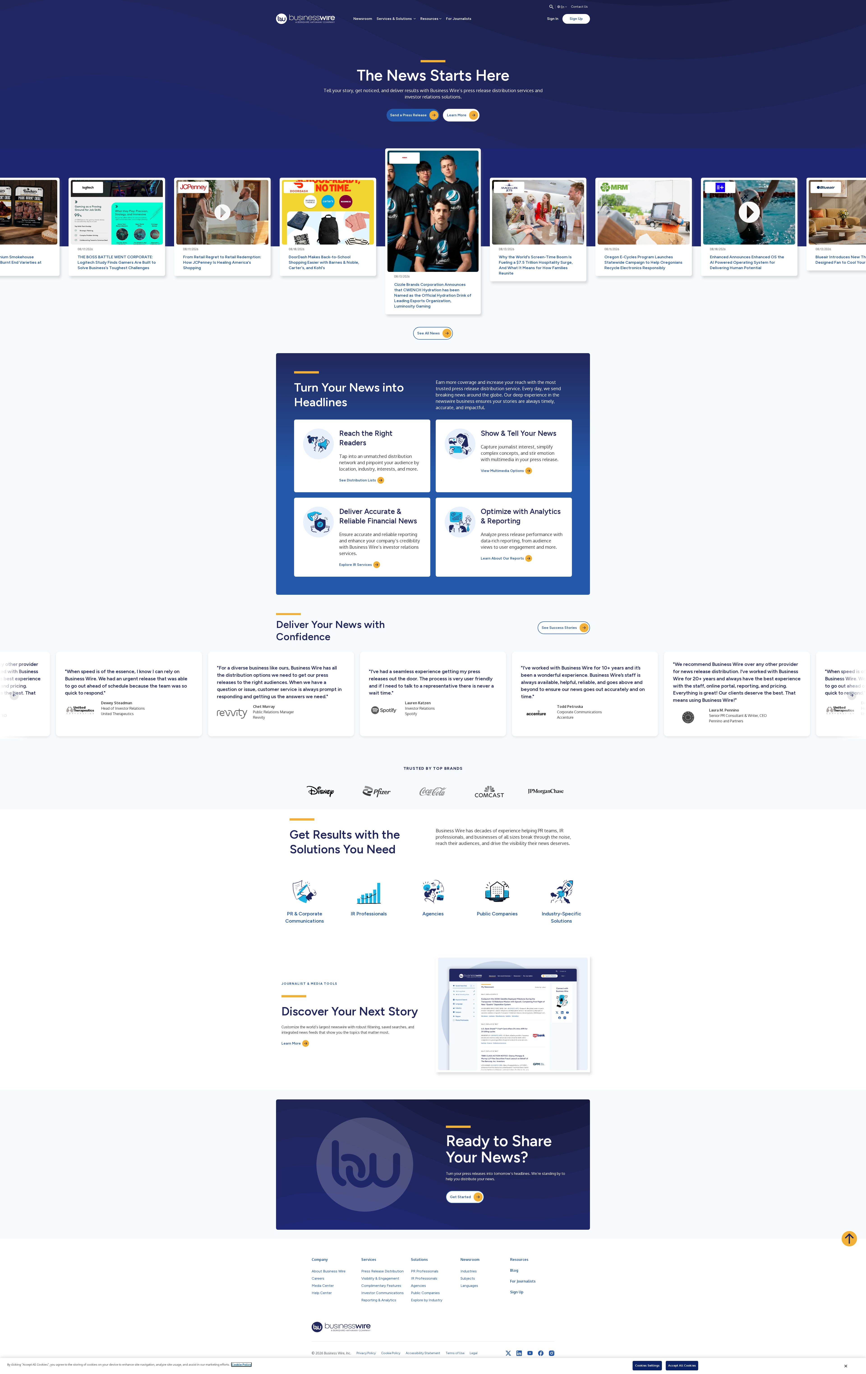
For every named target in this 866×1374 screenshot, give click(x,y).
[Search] (551, 7)
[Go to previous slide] (14, 695)
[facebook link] (541, 1353)
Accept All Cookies (682, 1365)
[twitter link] (508, 1353)
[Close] (846, 1366)
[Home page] (305, 19)
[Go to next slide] (851, 695)
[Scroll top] (849, 1238)
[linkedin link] (519, 1353)
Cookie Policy (241, 1364)
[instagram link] (551, 1353)
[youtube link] (530, 1353)
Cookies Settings (647, 1365)
